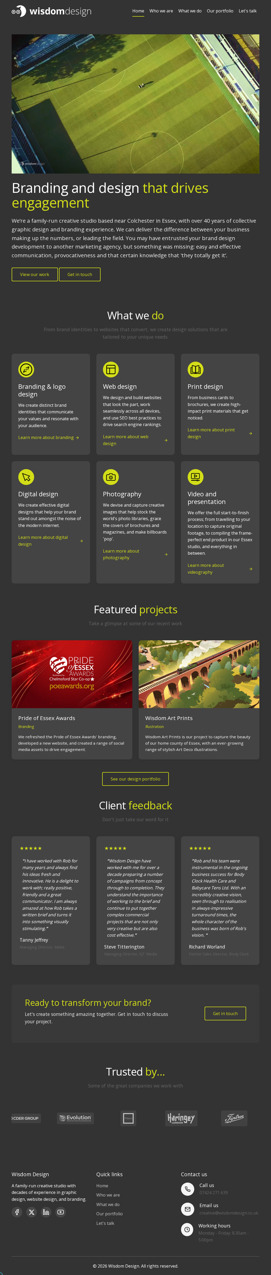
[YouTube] (60, 1212)
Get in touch (79, 274)
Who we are (161, 11)
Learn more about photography (121, 554)
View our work (34, 274)
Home (138, 11)
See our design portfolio (135, 779)
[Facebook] (17, 1212)
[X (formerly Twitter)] (31, 1212)
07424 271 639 (214, 1192)
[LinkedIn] (46, 1212)
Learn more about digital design (43, 540)
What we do (190, 11)
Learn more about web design (125, 440)
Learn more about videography (206, 568)
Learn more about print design (211, 433)
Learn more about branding (46, 437)
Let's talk (248, 11)
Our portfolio (220, 11)
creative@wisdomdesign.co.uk (229, 1213)
